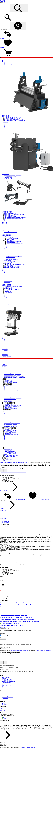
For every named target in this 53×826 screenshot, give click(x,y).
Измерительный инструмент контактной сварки (14, 305)
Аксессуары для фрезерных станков (12, 250)
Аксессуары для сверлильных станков (11, 344)
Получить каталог (3, 648)
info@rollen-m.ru (3, 0)
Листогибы (4, 61)
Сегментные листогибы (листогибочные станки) (12, 405)
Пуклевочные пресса (8, 281)
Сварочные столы (5, 123)
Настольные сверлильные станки (10, 342)
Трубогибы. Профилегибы (6, 223)
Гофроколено (4, 230)
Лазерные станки (7, 254)
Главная (1, 462)
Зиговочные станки (5, 174)
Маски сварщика (7, 294)
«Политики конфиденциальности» (28, 747)
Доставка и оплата (5, 360)
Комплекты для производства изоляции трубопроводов (14, 214)
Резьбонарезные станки (8, 339)
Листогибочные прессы (10, 257)
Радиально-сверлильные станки (9, 340)
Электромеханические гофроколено (10, 232)
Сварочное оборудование (6, 285)
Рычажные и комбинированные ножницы (11, 267)
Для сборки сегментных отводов (10, 272)
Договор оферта (5, 698)
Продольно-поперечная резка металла (10, 248)
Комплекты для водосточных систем (10, 213)
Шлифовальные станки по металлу (10, 263)
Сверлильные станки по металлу (8, 338)
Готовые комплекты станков (7, 212)
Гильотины (6, 236)
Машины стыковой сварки (11, 299)
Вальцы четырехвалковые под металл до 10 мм (12, 117)
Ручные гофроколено (8, 231)
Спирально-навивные (8, 274)
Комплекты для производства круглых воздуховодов (13, 218)
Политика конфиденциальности (7, 697)
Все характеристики (5, 521)
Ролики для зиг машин (8, 177)
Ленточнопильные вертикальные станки (13, 244)
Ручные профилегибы (8, 224)
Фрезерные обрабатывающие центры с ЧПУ (14, 256)
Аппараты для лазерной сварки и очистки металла (13, 286)
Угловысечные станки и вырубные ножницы (12, 266)
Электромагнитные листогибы (9, 66)
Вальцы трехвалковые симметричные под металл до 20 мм (14, 120)
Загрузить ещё (2, 627)
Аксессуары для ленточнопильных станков (13, 247)
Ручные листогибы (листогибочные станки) (12, 406)
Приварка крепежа (7, 291)
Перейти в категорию (8, 373)
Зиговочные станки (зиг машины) (8, 680)
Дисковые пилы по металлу (9, 265)
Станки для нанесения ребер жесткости (11, 275)
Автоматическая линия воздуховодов (10, 271)
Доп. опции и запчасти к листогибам (10, 70)
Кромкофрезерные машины (9, 249)
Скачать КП (4, 510)
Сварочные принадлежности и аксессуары (11, 289)
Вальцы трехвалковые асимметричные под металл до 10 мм (14, 119)
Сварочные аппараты (8, 292)
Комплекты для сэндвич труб (9, 215)
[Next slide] (5, 470)
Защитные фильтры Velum (8, 288)
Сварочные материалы (8, 295)
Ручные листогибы (7, 63)
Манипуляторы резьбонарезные (9, 345)
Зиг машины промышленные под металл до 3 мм (12, 175)
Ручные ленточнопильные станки (12, 242)
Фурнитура (6, 350)
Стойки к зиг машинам (8, 178)
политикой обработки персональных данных (43, 640)
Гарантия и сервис (5, 362)
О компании (4, 359)
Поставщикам (4, 365)
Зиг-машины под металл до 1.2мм (10, 176)
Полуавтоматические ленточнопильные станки (14, 243)
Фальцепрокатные (7, 280)
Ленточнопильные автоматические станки (13, 241)
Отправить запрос (3, 745)
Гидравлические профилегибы (9, 226)
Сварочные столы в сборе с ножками (10, 125)
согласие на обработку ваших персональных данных (20, 640)
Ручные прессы (9, 262)
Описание (4, 520)
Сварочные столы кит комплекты (10, 126)
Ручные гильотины (9, 237)
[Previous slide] (1, 470)
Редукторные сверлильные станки (10, 341)
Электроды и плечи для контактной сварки (13, 304)
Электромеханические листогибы (10, 67)
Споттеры (8, 300)
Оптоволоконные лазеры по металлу (12, 259)
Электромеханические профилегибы (10, 225)
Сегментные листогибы (8, 62)
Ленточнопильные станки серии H (12, 246)
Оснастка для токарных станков (11, 252)
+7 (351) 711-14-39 (3, 12)
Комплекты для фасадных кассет (10, 216)
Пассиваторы (6, 290)
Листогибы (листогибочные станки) (8, 681)
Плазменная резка (7, 282)
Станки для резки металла (6, 235)
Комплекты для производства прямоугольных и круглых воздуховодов (16, 220)
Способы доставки (5, 522)
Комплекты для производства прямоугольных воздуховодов (14, 219)
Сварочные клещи (9, 297)
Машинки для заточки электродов (12, 301)
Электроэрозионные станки (11, 258)
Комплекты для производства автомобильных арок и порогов (15, 217)
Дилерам (3, 364)
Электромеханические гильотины (12, 238)
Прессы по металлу (7, 260)
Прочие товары (5, 349)
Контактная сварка (7, 296)
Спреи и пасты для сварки (8, 293)
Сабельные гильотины (10, 239)
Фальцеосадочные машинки (9, 277)
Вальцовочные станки (6, 116)
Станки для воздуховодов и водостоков (9, 270)
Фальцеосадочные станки (8, 279)
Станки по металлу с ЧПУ (10, 255)
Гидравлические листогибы (9, 68)
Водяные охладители (8, 287)
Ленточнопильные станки (8, 240)
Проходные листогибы (8, 64)
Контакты (4, 366)
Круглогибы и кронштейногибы (10, 273)
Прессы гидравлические (10, 261)
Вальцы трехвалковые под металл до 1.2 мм (12, 118)
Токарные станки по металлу (9, 251)
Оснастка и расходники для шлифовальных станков (15, 264)
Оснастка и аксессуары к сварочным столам (12, 124)
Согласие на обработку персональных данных (10, 696)
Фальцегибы (6, 276)
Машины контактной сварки (11, 298)
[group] (26, 472)
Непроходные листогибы (8, 65)
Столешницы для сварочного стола (10, 127)
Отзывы (3, 363)
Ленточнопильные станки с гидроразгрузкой (14, 245)
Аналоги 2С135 (7, 343)
